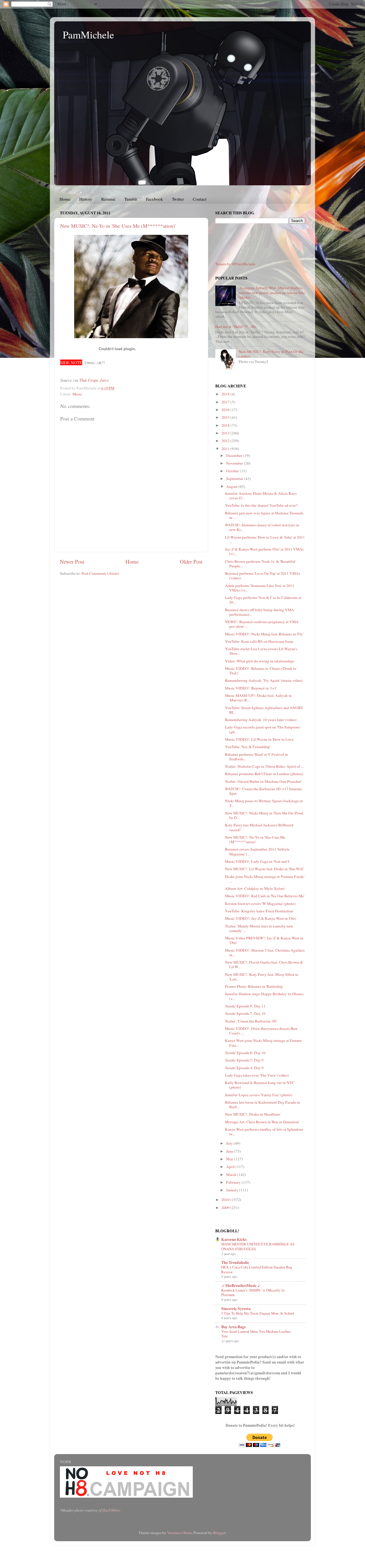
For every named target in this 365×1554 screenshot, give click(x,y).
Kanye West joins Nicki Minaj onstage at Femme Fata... (263, 1043)
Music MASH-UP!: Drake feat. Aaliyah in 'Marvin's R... (258, 698)
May (230, 1158)
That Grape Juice (94, 380)
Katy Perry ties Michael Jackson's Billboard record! (259, 827)
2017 (226, 402)
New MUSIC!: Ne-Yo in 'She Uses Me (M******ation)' (118, 225)
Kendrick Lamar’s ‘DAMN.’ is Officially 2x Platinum (253, 1293)
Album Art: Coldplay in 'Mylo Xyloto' (255, 888)
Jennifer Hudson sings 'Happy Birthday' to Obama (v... (264, 996)
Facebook (154, 199)
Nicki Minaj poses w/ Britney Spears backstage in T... (264, 803)
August (232, 486)
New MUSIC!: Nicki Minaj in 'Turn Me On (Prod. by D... (264, 815)
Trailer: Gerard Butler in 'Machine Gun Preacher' (263, 781)
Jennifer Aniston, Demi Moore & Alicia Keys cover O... (261, 495)
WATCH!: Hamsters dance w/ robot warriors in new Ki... (262, 527)
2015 (226, 417)
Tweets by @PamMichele (235, 263)
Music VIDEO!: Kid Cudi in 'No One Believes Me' (264, 895)
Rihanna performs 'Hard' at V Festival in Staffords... (256, 756)
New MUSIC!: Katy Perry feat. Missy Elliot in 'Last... (261, 977)
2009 (226, 1207)
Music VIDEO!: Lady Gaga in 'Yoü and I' (257, 861)
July (230, 1143)
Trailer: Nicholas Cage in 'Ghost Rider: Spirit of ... (264, 766)
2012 (226, 440)
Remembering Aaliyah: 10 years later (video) (261, 719)
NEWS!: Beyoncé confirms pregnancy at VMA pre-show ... (262, 624)
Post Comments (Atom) (100, 573)
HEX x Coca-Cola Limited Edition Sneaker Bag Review (256, 1269)
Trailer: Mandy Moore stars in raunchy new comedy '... (259, 928)
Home (65, 199)
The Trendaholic (235, 1262)
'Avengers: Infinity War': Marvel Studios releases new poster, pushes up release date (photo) (272, 292)
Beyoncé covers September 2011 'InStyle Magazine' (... (257, 851)
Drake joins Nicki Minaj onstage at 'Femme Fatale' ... (264, 879)
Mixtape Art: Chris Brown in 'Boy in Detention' (262, 1121)
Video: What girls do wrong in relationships (259, 661)
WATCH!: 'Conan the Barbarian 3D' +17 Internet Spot (263, 791)
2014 (226, 425)
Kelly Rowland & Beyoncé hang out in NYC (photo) (260, 1085)
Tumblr (130, 199)
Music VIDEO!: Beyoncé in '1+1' (251, 688)
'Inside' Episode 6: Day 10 (245, 1052)
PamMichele (88, 34)
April (231, 1166)
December (234, 455)
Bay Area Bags (233, 1327)
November (235, 463)
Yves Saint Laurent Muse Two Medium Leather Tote (256, 1334)
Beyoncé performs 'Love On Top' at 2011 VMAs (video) (262, 575)
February (234, 1182)
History (85, 199)
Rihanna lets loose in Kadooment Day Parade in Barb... (262, 1104)
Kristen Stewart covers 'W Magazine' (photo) (260, 903)
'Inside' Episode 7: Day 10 (245, 1013)
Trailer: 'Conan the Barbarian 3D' (251, 1021)
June (230, 1151)
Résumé (108, 199)
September (235, 478)
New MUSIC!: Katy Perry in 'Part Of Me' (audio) (271, 354)
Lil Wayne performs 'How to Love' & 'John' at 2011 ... (265, 539)
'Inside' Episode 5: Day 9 (244, 1060)
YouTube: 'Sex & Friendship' (247, 746)
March (231, 1174)
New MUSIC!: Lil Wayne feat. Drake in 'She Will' (264, 868)
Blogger (219, 1532)
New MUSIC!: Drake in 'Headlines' (253, 1114)
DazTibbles (111, 1510)
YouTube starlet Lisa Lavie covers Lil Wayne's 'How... (261, 651)
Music (77, 394)
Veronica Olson (179, 1532)
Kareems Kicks (234, 1239)
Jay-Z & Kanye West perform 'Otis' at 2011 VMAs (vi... (264, 551)
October (233, 470)
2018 (226, 394)
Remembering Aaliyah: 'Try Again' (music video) (264, 680)
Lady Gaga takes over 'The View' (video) (257, 1075)
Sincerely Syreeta (236, 1308)
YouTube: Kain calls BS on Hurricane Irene (259, 641)
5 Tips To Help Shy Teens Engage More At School (257, 1313)
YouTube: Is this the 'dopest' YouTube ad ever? (261, 505)
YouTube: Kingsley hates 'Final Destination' (259, 910)
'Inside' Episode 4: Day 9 (244, 1067)
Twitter (178, 199)
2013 (226, 433)
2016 (226, 409)
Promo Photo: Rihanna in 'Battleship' (254, 986)
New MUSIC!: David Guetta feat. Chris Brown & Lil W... (264, 964)
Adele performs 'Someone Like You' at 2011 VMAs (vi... (259, 588)
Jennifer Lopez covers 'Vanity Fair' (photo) (258, 1094)
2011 (226, 448)
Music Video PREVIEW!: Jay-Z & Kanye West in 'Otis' (264, 940)
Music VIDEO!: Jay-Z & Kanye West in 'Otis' (260, 918)
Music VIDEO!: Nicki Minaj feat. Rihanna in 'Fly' (264, 634)
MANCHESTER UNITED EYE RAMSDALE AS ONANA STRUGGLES (257, 1246)
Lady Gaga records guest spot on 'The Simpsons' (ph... (262, 729)
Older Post (191, 561)
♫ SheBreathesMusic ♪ (240, 1285)
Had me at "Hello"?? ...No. (236, 326)
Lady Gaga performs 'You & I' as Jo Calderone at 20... (263, 600)
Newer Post (72, 561)
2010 (226, 1199)
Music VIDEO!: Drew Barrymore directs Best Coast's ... (261, 1031)
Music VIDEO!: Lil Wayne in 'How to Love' (259, 739)
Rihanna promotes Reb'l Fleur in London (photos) (264, 773)
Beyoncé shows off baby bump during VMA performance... (259, 612)
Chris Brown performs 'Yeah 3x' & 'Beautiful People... (260, 563)
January (232, 1189)
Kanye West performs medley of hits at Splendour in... (264, 1131)
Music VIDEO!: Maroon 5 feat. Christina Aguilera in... (265, 952)
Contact (199, 199)
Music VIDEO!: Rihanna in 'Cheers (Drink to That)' (260, 671)
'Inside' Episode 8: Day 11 (245, 1006)
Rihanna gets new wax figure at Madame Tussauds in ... (264, 515)
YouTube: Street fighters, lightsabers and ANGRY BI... (264, 710)
